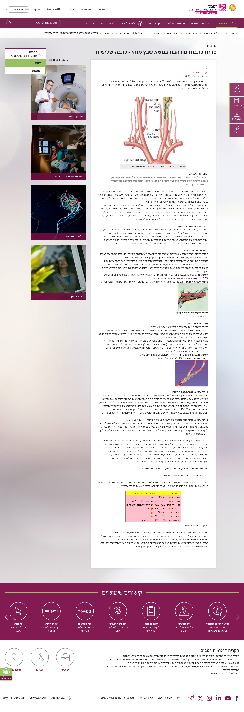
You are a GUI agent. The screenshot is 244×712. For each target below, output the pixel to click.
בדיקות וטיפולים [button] (200, 23)
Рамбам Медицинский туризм (117, 697)
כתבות (36, 71)
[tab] (236, 89)
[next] (7, 617)
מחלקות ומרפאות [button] (226, 23)
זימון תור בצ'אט (93, 23)
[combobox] (18, 9)
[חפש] (9, 23)
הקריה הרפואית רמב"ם (197, 72)
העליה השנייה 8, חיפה (169, 697)
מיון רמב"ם (155, 23)
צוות (38, 63)
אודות (102, 9)
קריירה (70, 9)
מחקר (37, 9)
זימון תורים (86, 9)
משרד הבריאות (145, 697)
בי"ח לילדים (129, 23)
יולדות (112, 23)
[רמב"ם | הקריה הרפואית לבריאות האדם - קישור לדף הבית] (212, 9)
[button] (25, 54)
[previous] (236, 617)
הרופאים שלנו (176, 23)
